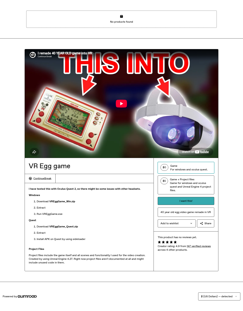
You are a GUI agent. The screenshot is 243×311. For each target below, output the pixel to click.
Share (207, 223)
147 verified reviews (199, 246)
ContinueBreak (42, 178)
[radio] (186, 168)
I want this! (186, 200)
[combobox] (177, 223)
